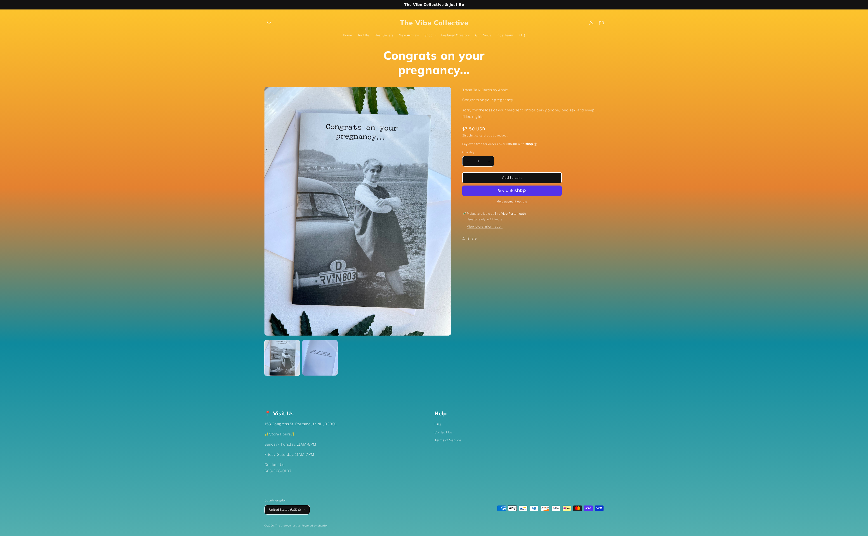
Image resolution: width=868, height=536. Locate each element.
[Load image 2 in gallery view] (320, 358)
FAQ (437, 424)
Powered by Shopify (315, 525)
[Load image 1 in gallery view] (282, 358)
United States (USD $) (285, 509)
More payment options (512, 201)
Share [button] (472, 238)
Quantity (468, 152)
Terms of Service (447, 440)
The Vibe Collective (288, 525)
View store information (484, 226)
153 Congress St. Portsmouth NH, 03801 (300, 424)
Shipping (468, 135)
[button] (269, 23)
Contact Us (443, 432)
